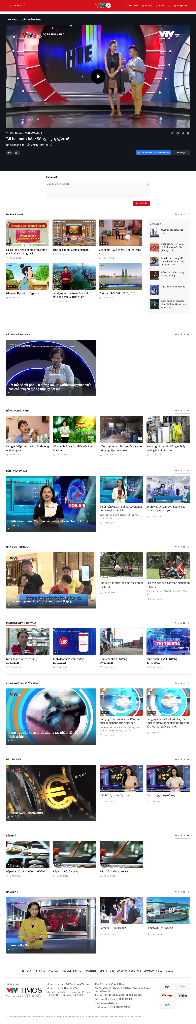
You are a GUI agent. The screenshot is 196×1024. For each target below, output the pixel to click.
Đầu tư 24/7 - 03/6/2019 (160, 795)
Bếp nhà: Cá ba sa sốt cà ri (115, 871)
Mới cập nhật (14, 214)
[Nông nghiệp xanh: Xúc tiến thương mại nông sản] (28, 429)
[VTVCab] (182, 995)
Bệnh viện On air (16, 470)
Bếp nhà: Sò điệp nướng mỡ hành (25, 871)
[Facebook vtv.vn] (27, 996)
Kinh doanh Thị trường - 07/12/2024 (114, 660)
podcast (169, 971)
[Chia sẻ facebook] (177, 133)
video (159, 971)
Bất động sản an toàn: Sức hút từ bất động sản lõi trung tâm (72, 295)
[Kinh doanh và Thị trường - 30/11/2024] (168, 641)
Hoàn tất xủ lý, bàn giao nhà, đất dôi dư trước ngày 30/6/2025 (174, 304)
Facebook (133, 6)
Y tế (112, 971)
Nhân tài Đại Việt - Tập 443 (22, 293)
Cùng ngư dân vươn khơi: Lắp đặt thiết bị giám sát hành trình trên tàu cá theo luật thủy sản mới (168, 723)
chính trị (32, 971)
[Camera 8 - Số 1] (51, 925)
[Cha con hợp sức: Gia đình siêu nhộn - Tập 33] (51, 580)
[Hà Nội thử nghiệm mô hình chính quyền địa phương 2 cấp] (27, 233)
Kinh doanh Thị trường (21, 623)
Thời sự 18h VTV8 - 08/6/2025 (117, 293)
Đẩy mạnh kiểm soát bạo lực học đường (173, 274)
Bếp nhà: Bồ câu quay (65, 871)
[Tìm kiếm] (169, 6)
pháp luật (54, 971)
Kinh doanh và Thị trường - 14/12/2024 (69, 660)
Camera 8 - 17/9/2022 (113, 928)
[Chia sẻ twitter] (183, 133)
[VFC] (167, 986)
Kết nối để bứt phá (18, 334)
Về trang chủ (19, 5)
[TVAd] (182, 986)
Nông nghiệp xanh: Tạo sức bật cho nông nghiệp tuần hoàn (121, 448)
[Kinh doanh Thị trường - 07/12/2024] (121, 641)
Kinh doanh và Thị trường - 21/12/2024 (22, 660)
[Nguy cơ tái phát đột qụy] (154, 290)
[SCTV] (167, 1005)
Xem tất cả (180, 214)
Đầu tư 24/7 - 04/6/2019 (114, 795)
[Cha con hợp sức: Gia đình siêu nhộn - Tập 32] (121, 565)
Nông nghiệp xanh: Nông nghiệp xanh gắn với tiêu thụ (166, 448)
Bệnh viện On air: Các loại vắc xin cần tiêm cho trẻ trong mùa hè (48, 523)
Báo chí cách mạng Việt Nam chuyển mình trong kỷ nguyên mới (173, 261)
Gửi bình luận (141, 203)
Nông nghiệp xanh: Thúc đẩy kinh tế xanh (73, 448)
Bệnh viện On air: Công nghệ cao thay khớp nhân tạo (165, 508)
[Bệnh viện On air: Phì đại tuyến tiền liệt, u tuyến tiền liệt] (121, 489)
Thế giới (66, 971)
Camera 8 (12, 891)
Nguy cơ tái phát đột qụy (173, 286)
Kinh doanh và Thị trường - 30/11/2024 (162, 660)
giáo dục (149, 971)
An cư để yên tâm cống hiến (172, 231)
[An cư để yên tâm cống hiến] (154, 233)
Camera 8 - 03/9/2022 (159, 928)
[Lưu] (188, 133)
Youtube (148, 6)
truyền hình (90, 971)
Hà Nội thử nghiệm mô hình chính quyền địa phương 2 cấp (26, 251)
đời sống (122, 971)
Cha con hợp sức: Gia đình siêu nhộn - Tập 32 (121, 584)
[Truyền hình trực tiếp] (103, 6)
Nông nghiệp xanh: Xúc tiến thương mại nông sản (27, 448)
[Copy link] (172, 133)
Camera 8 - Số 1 (19, 945)
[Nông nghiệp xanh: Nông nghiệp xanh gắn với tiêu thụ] (168, 429)
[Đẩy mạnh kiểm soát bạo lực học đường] (154, 275)
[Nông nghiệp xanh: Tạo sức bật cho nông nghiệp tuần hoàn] (121, 429)
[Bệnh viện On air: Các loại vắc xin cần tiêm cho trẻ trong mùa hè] (51, 504)
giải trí (103, 971)
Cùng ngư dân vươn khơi (22, 683)
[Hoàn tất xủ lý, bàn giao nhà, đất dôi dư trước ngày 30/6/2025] (154, 304)
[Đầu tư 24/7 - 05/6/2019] (51, 793)
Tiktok (161, 6)
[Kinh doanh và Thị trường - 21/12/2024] (28, 641)
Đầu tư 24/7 (13, 759)
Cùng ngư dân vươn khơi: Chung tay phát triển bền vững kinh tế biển (48, 735)
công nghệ (135, 971)
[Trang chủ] (23, 971)
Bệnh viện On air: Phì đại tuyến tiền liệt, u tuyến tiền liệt (121, 508)
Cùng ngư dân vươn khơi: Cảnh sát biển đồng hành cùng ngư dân (120, 721)
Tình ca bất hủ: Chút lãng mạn (71, 249)
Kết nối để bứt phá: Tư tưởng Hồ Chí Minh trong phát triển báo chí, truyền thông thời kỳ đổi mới (50, 387)
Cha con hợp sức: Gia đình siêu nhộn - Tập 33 (40, 601)
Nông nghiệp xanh (18, 410)
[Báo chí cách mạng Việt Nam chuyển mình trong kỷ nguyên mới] (154, 261)
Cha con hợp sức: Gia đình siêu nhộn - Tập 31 (168, 584)
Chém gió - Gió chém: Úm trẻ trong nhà (120, 251)
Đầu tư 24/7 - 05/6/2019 (25, 813)
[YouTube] (33, 996)
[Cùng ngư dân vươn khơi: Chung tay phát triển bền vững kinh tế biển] (51, 716)
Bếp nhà (11, 835)
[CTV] (167, 995)
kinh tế (77, 971)
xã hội (42, 971)
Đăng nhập (182, 6)
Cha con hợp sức (17, 546)
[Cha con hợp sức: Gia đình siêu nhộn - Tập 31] (168, 565)
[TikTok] (38, 996)
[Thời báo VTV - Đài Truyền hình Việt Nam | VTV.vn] (24, 990)
